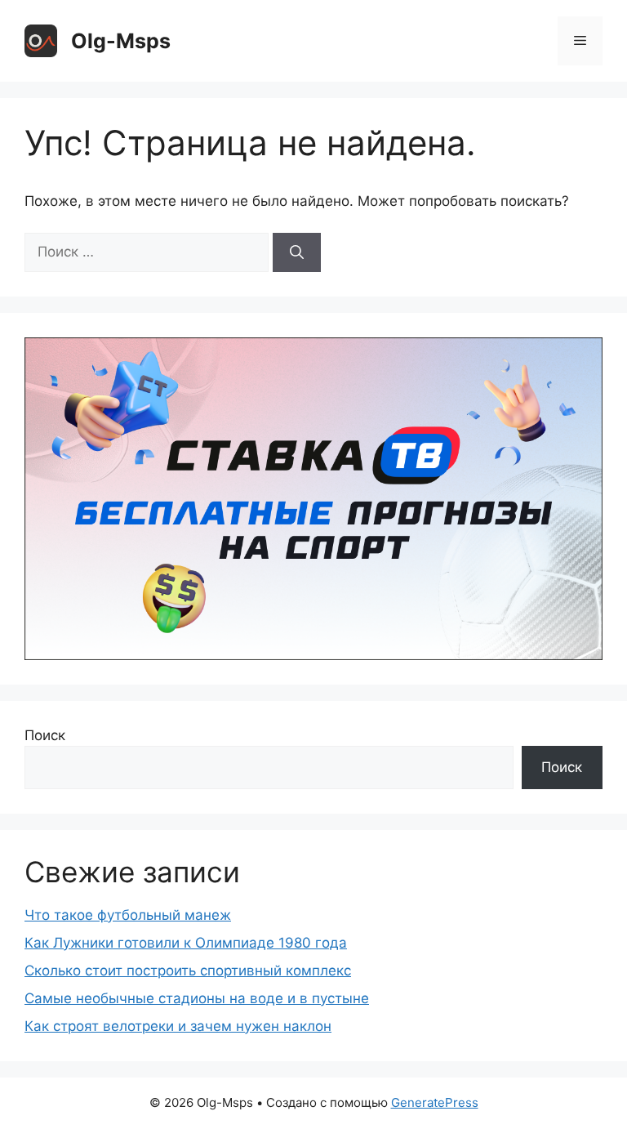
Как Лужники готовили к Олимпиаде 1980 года (185, 943)
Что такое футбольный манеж (127, 915)
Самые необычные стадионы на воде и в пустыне (196, 998)
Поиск (44, 735)
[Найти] (297, 252)
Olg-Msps (121, 41)
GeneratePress (434, 1102)
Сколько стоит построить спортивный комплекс (187, 970)
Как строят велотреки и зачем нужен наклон (177, 1026)
